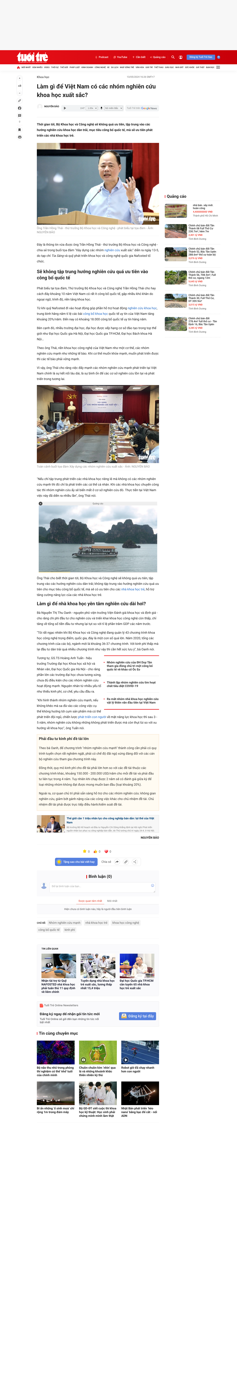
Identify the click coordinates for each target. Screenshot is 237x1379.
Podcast (103, 57)
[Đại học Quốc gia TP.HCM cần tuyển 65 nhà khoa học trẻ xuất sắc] (137, 966)
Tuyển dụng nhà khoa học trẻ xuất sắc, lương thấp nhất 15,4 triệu (98, 984)
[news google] (142, 108)
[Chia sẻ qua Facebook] (117, 862)
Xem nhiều (37, 67)
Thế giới (64, 67)
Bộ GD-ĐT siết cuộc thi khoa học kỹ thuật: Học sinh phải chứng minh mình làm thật (97, 1112)
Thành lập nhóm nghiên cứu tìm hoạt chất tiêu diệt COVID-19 (131, 684)
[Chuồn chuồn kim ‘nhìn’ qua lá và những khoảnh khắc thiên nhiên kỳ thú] (98, 1052)
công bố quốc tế (48, 930)
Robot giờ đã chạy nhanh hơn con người (137, 1069)
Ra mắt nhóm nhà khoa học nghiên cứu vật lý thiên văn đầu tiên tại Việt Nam (132, 700)
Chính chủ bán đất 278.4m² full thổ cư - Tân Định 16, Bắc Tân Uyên (202, 321)
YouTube (122, 57)
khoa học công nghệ (125, 922)
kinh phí (70, 930)
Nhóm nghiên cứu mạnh (65, 922)
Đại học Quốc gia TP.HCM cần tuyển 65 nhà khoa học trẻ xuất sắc (136, 984)
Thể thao (158, 67)
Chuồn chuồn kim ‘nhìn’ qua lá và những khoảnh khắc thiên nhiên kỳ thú (97, 1071)
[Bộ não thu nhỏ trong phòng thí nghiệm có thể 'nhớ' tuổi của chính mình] (56, 1052)
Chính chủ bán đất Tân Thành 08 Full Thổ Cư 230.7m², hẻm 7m (201, 228)
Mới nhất (26, 67)
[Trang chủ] (18, 67)
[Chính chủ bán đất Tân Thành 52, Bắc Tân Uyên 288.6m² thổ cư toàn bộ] (176, 254)
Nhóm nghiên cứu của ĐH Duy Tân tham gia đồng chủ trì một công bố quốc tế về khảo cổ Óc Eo (130, 666)
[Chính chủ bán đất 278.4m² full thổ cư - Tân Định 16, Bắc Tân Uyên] (176, 324)
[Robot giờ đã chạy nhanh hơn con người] (140, 1052)
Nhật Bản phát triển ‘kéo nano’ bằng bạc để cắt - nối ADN (139, 1112)
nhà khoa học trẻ (133, 589)
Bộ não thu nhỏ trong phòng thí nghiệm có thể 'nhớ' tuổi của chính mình (55, 1071)
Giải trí (149, 67)
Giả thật (200, 67)
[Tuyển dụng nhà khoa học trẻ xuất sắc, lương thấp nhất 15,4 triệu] (98, 966)
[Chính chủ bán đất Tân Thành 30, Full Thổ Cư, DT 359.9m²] (176, 301)
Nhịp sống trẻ (127, 67)
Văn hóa (140, 67)
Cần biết (141, 57)
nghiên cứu (112, 250)
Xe (108, 67)
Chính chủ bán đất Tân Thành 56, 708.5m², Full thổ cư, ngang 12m (202, 275)
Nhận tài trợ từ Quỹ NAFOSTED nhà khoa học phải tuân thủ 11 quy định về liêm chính (58, 986)
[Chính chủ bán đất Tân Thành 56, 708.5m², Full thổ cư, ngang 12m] (176, 277)
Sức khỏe (189, 67)
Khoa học (43, 77)
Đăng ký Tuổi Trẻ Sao (201, 57)
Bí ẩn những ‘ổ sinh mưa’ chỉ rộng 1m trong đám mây (55, 1110)
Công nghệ (100, 67)
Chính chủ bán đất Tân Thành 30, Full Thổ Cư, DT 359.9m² (201, 298)
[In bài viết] (20, 137)
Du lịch (114, 67)
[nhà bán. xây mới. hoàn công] (176, 211)
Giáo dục (169, 67)
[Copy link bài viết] (126, 862)
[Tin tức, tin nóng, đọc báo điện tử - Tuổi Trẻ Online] (32, 57)
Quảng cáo (159, 57)
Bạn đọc (210, 67)
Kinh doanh (87, 67)
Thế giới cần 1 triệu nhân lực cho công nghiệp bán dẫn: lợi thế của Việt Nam (110, 820)
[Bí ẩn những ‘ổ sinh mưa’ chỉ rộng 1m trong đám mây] (56, 1093)
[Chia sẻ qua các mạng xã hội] (135, 862)
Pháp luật (75, 67)
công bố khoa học (95, 314)
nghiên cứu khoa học (142, 308)
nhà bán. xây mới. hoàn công (203, 207)
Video (47, 67)
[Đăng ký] (137, 1016)
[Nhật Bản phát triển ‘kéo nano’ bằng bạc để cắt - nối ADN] (140, 1093)
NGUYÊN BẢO (51, 106)
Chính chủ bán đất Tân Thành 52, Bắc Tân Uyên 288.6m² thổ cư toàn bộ (202, 251)
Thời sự (55, 67)
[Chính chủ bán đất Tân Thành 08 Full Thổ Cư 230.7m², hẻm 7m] (176, 231)
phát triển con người (92, 717)
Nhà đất (179, 67)
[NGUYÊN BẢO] (40, 107)
